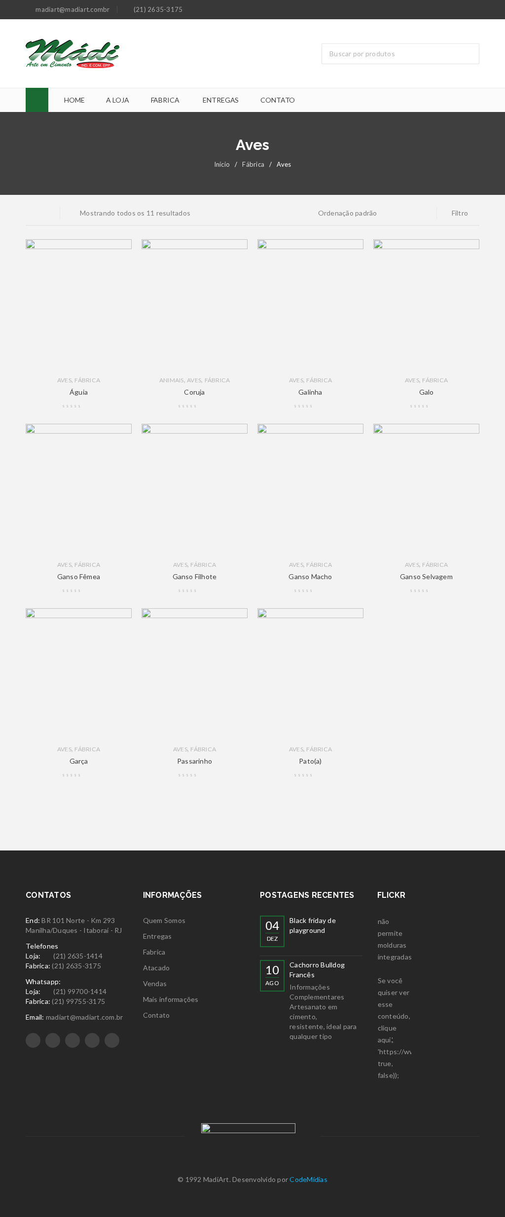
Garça (79, 761)
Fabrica (165, 100)
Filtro (460, 213)
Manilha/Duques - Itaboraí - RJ (74, 930)
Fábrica (253, 164)
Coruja (194, 392)
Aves (64, 380)
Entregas (221, 100)
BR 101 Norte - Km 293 (79, 920)
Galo (426, 392)
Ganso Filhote (195, 576)
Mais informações (171, 999)
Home (74, 100)
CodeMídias (308, 1179)
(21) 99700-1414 (80, 991)
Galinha (310, 392)
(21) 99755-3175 (78, 1001)
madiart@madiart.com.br (84, 1017)
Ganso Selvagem (426, 576)
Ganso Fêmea (78, 576)
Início (222, 164)
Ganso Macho (310, 576)
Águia (79, 392)
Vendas (155, 983)
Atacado (156, 967)
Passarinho (194, 761)
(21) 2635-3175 (76, 965)
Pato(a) (310, 761)
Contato (277, 100)
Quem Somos (164, 920)
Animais (171, 380)
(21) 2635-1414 (78, 956)
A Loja (117, 100)
